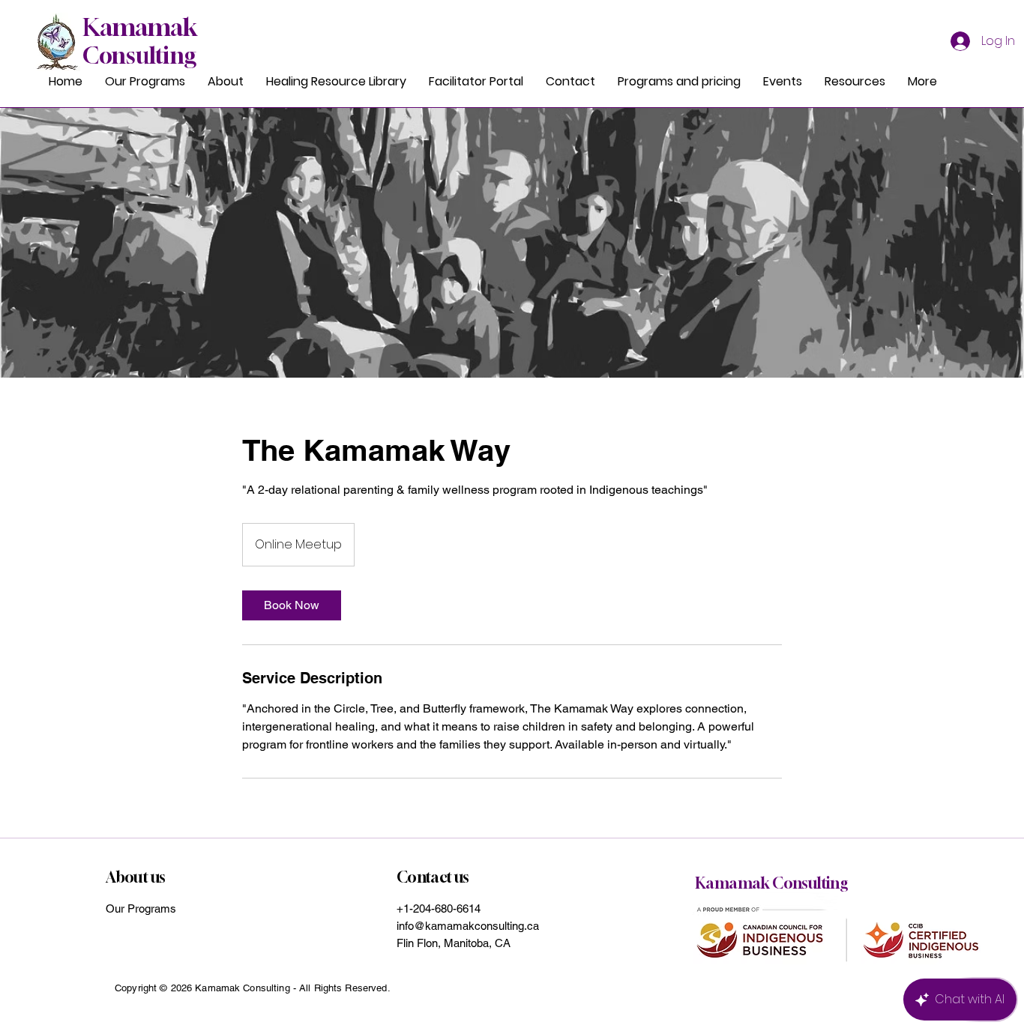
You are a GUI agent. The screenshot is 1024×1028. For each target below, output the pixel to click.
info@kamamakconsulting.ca (468, 925)
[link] (291, 605)
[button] (855, 81)
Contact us (433, 877)
